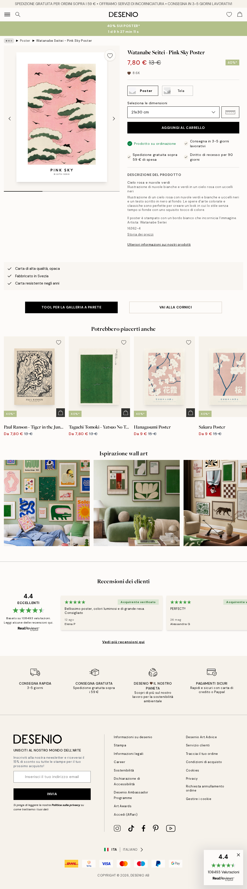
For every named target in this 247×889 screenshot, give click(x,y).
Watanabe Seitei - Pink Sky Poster (64, 41)
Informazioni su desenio (133, 737)
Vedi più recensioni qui (123, 642)
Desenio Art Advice (201, 737)
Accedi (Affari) (125, 815)
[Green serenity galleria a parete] (136, 503)
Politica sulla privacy (66, 805)
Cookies (192, 770)
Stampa (120, 745)
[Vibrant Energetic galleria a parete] (47, 503)
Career (119, 762)
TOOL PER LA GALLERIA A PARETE (71, 307)
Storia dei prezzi (140, 234)
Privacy (192, 779)
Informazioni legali (128, 754)
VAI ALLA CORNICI (175, 307)
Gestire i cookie (198, 799)
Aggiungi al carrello (183, 127)
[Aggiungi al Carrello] (60, 412)
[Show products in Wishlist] (229, 14)
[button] (230, 112)
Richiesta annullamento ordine (205, 788)
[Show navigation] (7, 14)
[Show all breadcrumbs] (9, 40)
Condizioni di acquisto (204, 762)
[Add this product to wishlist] (110, 55)
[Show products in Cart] (239, 14)
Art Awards (122, 806)
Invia (52, 794)
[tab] (23, 190)
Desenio (137, 875)
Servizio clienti (198, 745)
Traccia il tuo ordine (202, 754)
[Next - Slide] (114, 119)
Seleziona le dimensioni (147, 103)
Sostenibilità (124, 770)
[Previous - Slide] (10, 119)
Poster (25, 41)
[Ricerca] (18, 14)
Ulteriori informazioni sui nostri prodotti (159, 245)
